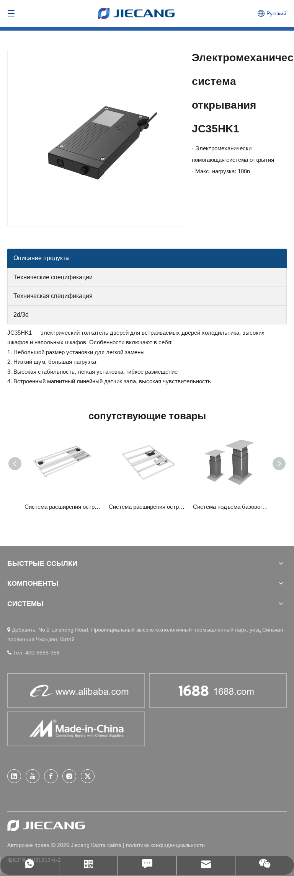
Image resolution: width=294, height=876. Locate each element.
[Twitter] (88, 776)
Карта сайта (106, 845)
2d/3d (21, 314)
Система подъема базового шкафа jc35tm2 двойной (231, 506)
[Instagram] (69, 776)
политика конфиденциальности (165, 845)
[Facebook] (51, 776)
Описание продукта (41, 258)
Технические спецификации (53, 277)
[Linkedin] (14, 776)
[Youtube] (32, 776)
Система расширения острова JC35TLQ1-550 (147, 506)
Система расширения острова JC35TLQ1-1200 (62, 506)
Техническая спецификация (53, 296)
